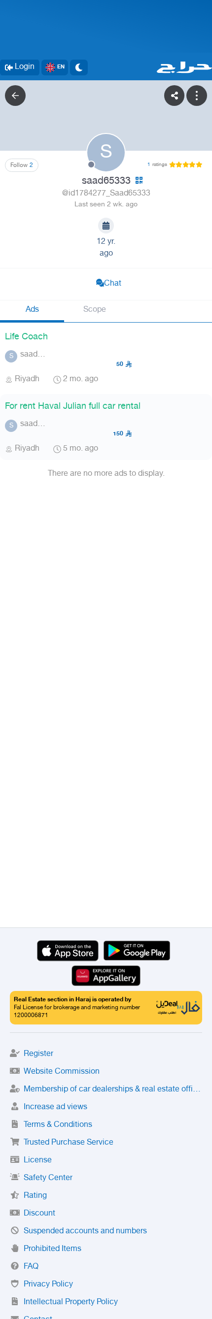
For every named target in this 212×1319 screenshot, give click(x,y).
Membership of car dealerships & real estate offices (113, 1089)
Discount (39, 1214)
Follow (21, 165)
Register (38, 1054)
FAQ (31, 1267)
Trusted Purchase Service (68, 1143)
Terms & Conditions (58, 1125)
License (38, 1160)
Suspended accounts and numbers (85, 1231)
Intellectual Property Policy (71, 1302)
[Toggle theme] (79, 67)
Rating (35, 1196)
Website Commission (62, 1072)
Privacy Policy (48, 1284)
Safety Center (48, 1178)
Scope (94, 310)
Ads (32, 310)
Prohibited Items (52, 1249)
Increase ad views (55, 1107)
